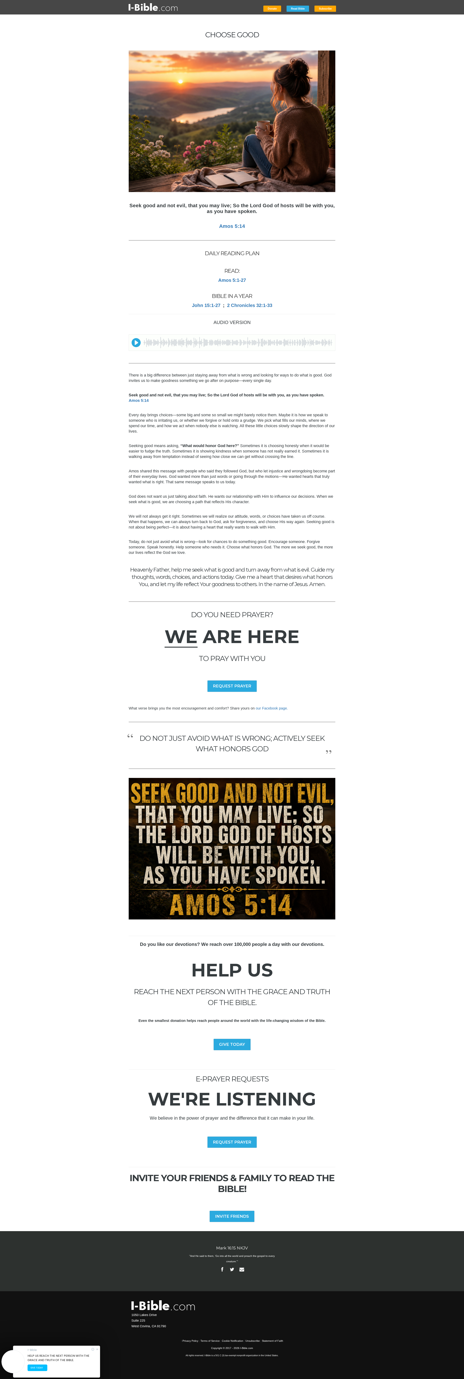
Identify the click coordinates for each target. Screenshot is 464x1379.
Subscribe (325, 8)
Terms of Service (210, 1340)
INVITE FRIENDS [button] (232, 1216)
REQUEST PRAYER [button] (232, 686)
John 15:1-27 (206, 305)
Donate (272, 8)
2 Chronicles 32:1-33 (249, 305)
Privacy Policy (190, 1340)
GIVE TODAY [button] (232, 1044)
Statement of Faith (272, 1340)
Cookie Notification (232, 1340)
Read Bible (298, 8)
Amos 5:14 (139, 400)
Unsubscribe (252, 1340)
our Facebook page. (272, 708)
